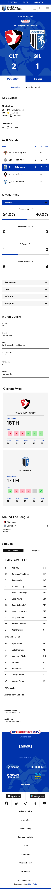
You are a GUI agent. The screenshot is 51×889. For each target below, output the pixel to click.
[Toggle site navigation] (47, 8)
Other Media (32, 884)
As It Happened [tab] (33, 87)
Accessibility (25, 828)
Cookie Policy (25, 863)
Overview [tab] (15, 87)
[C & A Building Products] (37, 776)
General (8, 202)
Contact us (25, 854)
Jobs (25, 845)
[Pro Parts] (25, 785)
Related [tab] (38, 79)
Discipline (9, 303)
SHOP (25, 2)
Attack (7, 289)
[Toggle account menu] (34, 8)
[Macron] (13, 767)
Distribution (10, 282)
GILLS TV (38, 2)
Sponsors (25, 871)
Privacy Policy (25, 811)
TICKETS (12, 2)
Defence (8, 296)
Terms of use (25, 820)
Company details (25, 837)
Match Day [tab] (13, 79)
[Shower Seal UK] (13, 776)
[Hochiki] (37, 767)
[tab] (13, 550)
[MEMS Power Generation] (25, 746)
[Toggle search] (40, 8)
